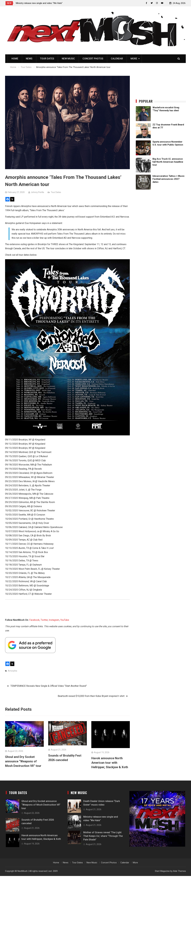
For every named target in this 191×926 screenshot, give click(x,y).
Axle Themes (179, 871)
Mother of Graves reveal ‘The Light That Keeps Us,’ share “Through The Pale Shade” (103, 836)
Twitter (44, 620)
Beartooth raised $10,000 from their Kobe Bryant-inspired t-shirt (91, 696)
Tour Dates (47, 58)
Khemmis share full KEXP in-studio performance (39, 3)
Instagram (54, 620)
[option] (42, 3)
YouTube (64, 620)
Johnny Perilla (37, 192)
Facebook (34, 620)
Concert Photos (93, 58)
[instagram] (157, 3)
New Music (68, 58)
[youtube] (162, 3)
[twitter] (151, 3)
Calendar (117, 58)
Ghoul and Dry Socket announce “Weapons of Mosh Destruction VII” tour (23, 761)
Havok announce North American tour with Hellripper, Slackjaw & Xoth (109, 762)
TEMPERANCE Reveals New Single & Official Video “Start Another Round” (48, 685)
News (29, 58)
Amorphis (12, 671)
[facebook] (146, 3)
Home (14, 58)
